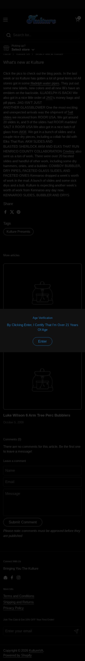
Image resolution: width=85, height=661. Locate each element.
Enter (42, 341)
